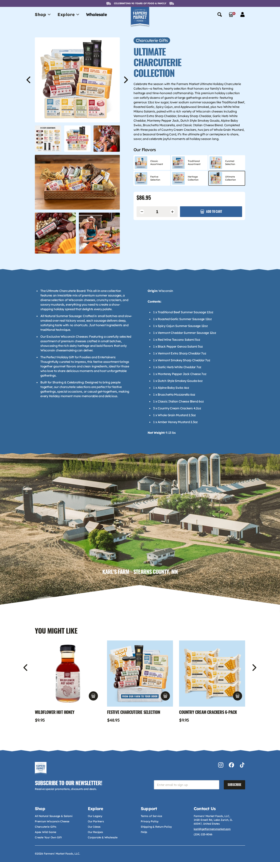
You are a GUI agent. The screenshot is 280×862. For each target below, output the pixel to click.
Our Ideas (94, 826)
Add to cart (214, 212)
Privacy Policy (149, 821)
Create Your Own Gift (48, 837)
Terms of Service (151, 816)
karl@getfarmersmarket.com (212, 829)
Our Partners (96, 821)
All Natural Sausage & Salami (53, 816)
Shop (40, 14)
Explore (66, 14)
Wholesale (96, 14)
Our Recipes (95, 832)
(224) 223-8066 (203, 834)
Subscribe (234, 785)
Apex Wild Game (45, 832)
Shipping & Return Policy (156, 826)
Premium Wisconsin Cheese (52, 821)
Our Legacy (95, 816)
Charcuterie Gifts (45, 826)
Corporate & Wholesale (103, 837)
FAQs (144, 832)
